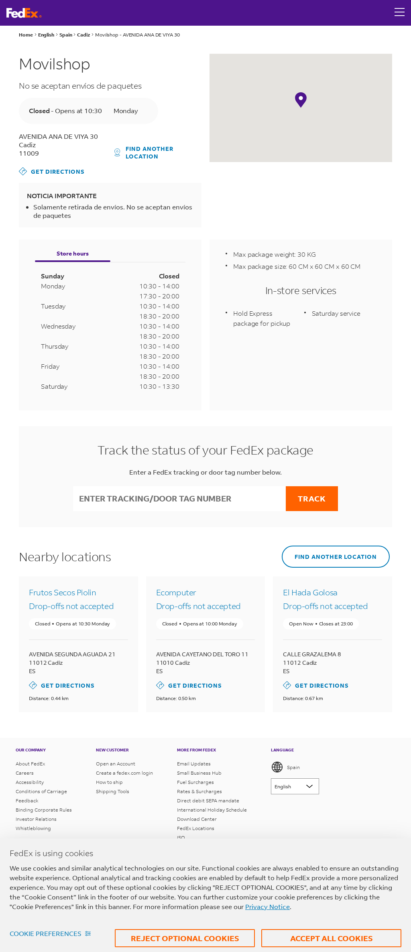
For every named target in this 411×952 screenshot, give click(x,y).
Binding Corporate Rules (44, 810)
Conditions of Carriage (41, 791)
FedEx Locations (195, 828)
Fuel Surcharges (195, 782)
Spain (293, 767)
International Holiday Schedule (212, 810)
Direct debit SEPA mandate (208, 801)
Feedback (27, 801)
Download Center (197, 819)
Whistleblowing (33, 828)
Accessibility (30, 782)
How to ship (109, 782)
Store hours (73, 253)
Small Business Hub (199, 773)
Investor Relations (36, 819)
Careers (25, 773)
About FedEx (30, 764)
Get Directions (52, 171)
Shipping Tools (112, 791)
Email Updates (194, 764)
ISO (181, 837)
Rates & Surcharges (199, 791)
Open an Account (115, 764)
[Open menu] (400, 13)
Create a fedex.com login (124, 773)
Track (312, 498)
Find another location (149, 152)
